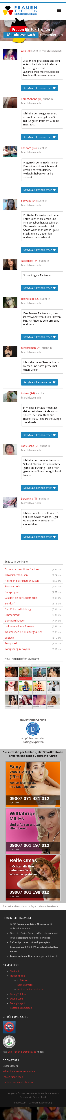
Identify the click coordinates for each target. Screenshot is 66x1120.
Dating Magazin (18, 1003)
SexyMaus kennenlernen (38, 88)
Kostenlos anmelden (21, 1007)
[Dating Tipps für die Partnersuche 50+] (33, 729)
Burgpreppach (33, 592)
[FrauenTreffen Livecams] (32, 686)
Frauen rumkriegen (13, 1076)
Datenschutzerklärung (40, 1102)
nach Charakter (25, 984)
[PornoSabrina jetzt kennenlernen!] (10, 102)
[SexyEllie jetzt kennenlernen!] (10, 204)
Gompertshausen (33, 620)
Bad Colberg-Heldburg (33, 609)
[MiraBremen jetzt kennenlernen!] (10, 351)
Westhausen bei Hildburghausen (33, 632)
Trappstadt (33, 643)
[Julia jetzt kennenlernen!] (10, 54)
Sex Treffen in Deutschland (22, 1051)
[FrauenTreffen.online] (20, 10)
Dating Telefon (18, 994)
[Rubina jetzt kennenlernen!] (10, 396)
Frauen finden (17, 975)
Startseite (8, 906)
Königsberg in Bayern (33, 649)
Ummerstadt (33, 615)
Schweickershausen (33, 575)
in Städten (22, 980)
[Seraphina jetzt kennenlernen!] (10, 502)
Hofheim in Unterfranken (33, 626)
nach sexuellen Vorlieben (30, 989)
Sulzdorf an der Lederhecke (33, 597)
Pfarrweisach (33, 586)
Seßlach (33, 637)
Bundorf (33, 603)
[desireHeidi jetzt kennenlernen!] (10, 302)
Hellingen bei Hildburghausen (33, 580)
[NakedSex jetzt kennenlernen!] (10, 264)
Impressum (20, 1102)
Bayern (34, 906)
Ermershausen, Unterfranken (33, 569)
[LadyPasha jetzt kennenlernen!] (10, 449)
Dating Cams (16, 998)
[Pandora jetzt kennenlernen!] (10, 151)
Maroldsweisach (52, 51)
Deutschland (21, 906)
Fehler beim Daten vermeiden (19, 1071)
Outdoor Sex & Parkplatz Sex (18, 1082)
